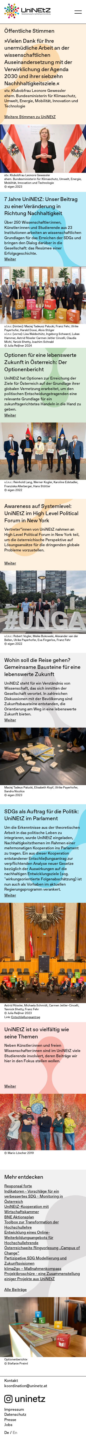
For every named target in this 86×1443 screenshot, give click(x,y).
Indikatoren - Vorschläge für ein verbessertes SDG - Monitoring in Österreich (33, 1197)
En (15, 1433)
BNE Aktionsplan (19, 1217)
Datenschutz (15, 1415)
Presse (10, 1420)
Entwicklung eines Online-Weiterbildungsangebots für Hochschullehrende (28, 1238)
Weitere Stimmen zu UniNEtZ (30, 117)
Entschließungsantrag (25, 1017)
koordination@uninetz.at (25, 1386)
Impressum (14, 1410)
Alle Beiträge (15, 1290)
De (6, 1433)
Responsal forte (18, 1186)
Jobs (8, 1425)
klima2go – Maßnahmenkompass (32, 1269)
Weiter (10, 259)
